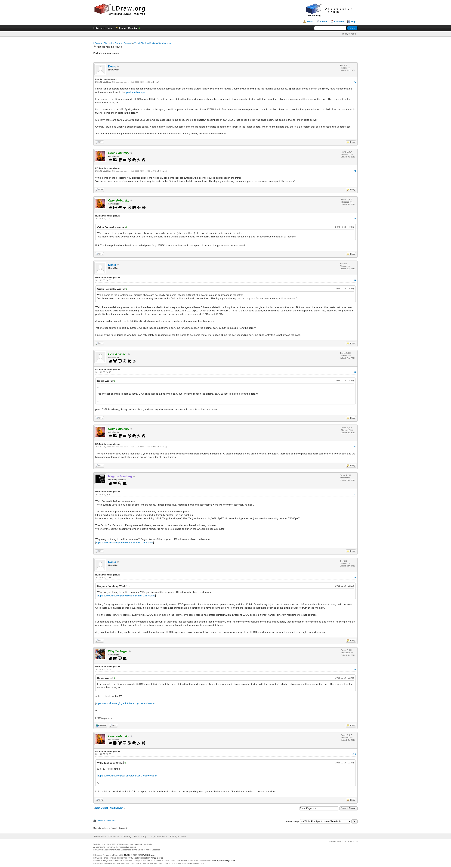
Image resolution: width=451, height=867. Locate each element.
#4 (355, 280)
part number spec (136, 92)
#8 (355, 577)
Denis (112, 66)
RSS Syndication (178, 836)
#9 (355, 669)
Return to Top (140, 836)
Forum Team (100, 836)
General (128, 43)
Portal (310, 21)
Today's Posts (349, 33)
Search (324, 21)
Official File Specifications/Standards (150, 43)
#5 (355, 372)
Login (122, 28)
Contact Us (114, 836)
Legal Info (138, 844)
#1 (355, 82)
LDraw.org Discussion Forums (107, 43)
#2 (355, 171)
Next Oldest (101, 808)
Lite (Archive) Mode (158, 836)
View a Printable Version (108, 820)
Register (132, 28)
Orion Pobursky (159, 171)
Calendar (339, 21)
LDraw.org (126, 836)
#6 (355, 447)
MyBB (127, 855)
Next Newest (116, 808)
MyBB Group (148, 855)
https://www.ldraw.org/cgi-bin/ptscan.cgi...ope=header (125, 703)
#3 (355, 218)
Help (353, 21)
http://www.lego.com (225, 860)
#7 (355, 494)
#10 (354, 754)
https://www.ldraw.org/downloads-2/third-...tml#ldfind (124, 542)
